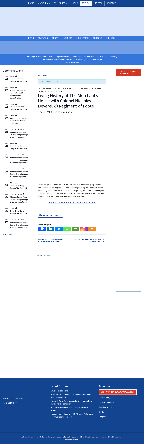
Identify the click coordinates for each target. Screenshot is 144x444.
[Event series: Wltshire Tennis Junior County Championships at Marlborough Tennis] (23, 129)
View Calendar (8, 234)
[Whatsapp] (67, 229)
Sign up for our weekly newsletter (128, 73)
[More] (92, 229)
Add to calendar (50, 215)
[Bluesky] (59, 229)
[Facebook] (42, 229)
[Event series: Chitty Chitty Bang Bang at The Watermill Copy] (16, 76)
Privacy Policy (104, 398)
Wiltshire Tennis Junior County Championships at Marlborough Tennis (19, 134)
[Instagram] (84, 229)
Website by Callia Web (72, 439)
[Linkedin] (50, 229)
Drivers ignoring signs (59, 391)
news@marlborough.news (13, 398)
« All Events (42, 75)
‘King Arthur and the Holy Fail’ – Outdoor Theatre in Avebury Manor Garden (18, 94)
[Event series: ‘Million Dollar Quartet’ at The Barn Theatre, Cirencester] (16, 115)
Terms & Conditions (106, 402)
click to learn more (72, 62)
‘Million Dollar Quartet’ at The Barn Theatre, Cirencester (18, 120)
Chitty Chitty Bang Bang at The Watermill (18, 212)
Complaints (103, 417)
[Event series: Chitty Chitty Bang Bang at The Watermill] (16, 104)
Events (48, 256)
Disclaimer (103, 412)
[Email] (75, 229)
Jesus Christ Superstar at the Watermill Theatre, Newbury (50, 240)
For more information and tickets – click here (72, 202)
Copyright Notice (105, 407)
